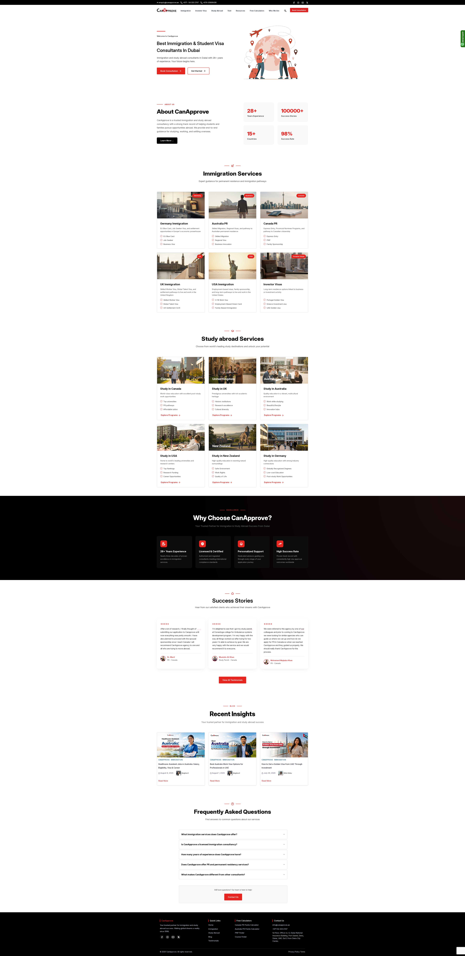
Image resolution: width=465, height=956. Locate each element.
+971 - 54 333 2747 (191, 2)
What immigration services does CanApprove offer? (209, 834)
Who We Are (274, 11)
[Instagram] (298, 2)
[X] (307, 2)
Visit (229, 11)
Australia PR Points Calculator (247, 929)
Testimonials (213, 941)
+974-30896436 (210, 2)
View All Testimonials (232, 680)
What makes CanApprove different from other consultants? (213, 874)
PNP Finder (239, 933)
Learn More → (167, 140)
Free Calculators (257, 11)
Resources (240, 11)
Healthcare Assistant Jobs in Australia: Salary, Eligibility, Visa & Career (179, 766)
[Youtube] (173, 937)
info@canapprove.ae (281, 925)
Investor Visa (201, 11)
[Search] (285, 10)
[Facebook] (294, 2)
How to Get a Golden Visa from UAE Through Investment (282, 766)
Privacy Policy (294, 952)
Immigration (186, 11)
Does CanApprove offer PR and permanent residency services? (215, 864)
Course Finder (241, 937)
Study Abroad (217, 11)
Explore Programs (169, 415)
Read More (163, 781)
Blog (210, 937)
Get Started (196, 71)
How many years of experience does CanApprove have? (211, 854)
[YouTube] (303, 2)
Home (210, 925)
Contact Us (233, 897)
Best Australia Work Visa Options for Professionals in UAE (226, 766)
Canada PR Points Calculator (247, 925)
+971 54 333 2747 (279, 929)
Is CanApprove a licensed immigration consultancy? (209, 844)
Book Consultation (299, 10)
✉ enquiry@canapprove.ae (168, 2)
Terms (302, 952)
